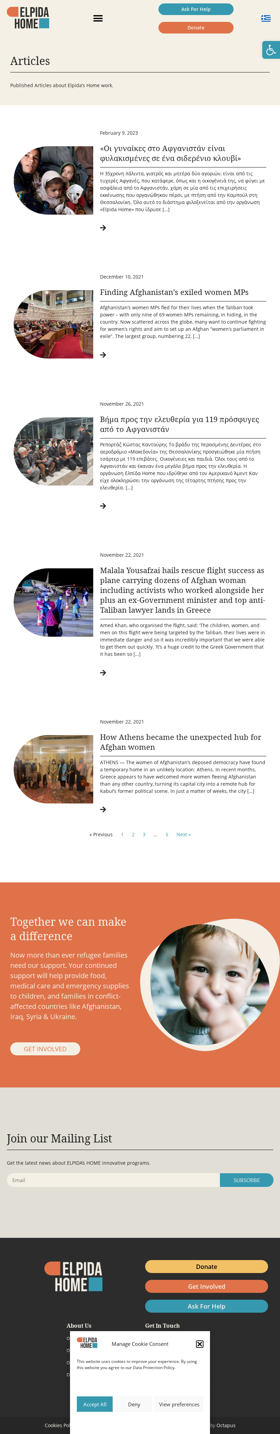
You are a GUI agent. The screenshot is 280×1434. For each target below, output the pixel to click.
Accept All (95, 1404)
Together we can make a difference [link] (68, 928)
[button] (199, 1344)
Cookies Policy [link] (60, 1425)
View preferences (179, 1404)
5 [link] (167, 834)
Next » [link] (184, 834)
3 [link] (144, 834)
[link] (271, 50)
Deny (134, 1404)
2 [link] (133, 834)
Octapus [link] (226, 1425)
